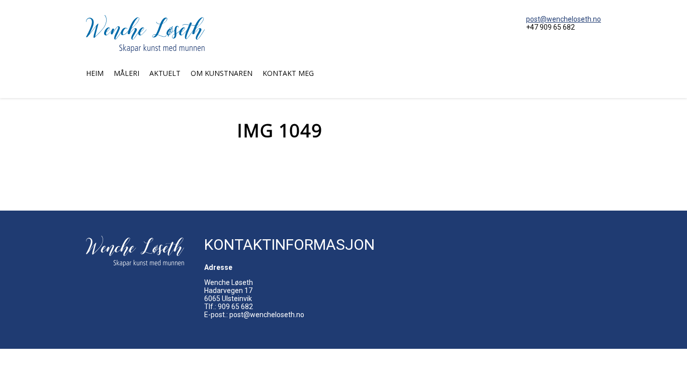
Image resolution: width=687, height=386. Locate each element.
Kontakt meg (288, 73)
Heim (95, 73)
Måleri (126, 73)
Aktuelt (165, 73)
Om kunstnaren (221, 73)
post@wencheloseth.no (563, 19)
